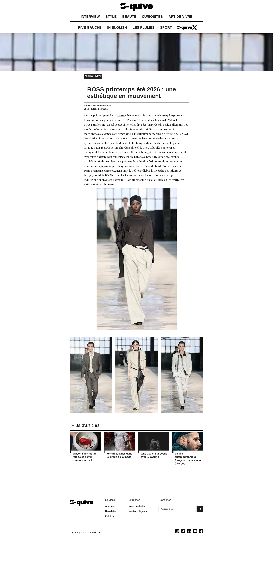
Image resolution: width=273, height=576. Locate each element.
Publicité (109, 516)
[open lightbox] (91, 376)
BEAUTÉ (129, 16)
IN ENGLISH (117, 27)
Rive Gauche (90, 27)
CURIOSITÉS (152, 16)
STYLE (111, 16)
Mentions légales (138, 511)
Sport (166, 27)
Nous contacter (137, 506)
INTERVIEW (90, 16)
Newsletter (111, 511)
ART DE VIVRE (180, 16)
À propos (110, 506)
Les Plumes (143, 27)
